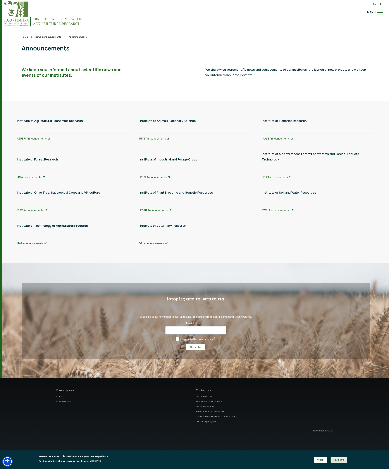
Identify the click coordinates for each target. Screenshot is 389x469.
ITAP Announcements (30, 243)
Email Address (194, 323)
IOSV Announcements (30, 210)
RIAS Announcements (152, 138)
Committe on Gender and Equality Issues (216, 416)
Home (25, 36)
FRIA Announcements (275, 177)
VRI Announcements (151, 243)
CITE (330, 430)
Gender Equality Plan (206, 421)
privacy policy (205, 339)
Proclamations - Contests (209, 401)
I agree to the (197, 339)
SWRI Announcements (276, 210)
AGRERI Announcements (32, 138)
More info (95, 460)
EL (381, 4)
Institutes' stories (205, 406)
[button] (7, 461)
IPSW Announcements (153, 177)
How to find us (63, 401)
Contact (60, 396)
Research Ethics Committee (210, 411)
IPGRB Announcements (153, 210)
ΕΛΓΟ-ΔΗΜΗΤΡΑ (204, 396)
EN (374, 4)
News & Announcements (48, 36)
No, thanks (338, 459)
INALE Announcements (276, 138)
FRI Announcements (29, 177)
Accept (320, 459)
